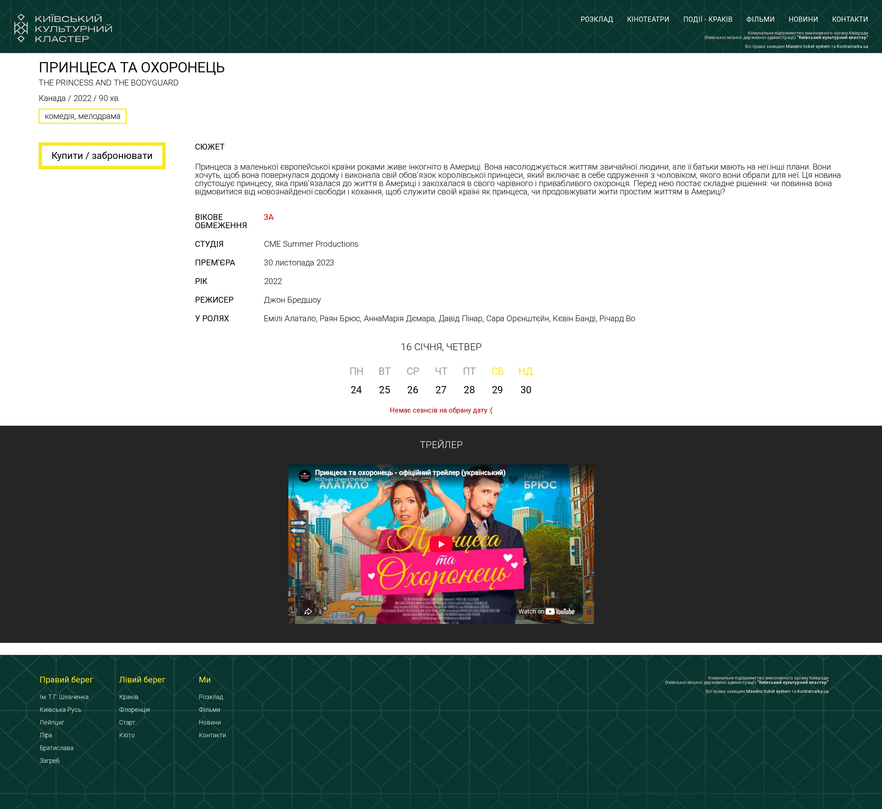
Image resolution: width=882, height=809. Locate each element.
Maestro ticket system (808, 46)
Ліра (46, 735)
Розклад (597, 19)
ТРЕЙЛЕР (441, 445)
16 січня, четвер (441, 347)
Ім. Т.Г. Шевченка (64, 696)
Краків (129, 696)
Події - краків (707, 19)
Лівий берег (142, 680)
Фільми (760, 19)
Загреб (50, 760)
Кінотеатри (648, 19)
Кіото (127, 735)
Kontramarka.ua (852, 46)
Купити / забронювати (102, 155)
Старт (127, 722)
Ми (205, 680)
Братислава (56, 747)
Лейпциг (52, 722)
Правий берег (66, 680)
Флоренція (134, 709)
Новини (803, 19)
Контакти (850, 19)
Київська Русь (60, 709)
